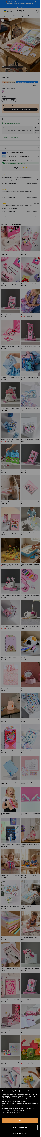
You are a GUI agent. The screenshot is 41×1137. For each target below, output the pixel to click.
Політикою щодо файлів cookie (12, 1110)
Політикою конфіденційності (12, 1113)
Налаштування (20, 1127)
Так (19, 1121)
